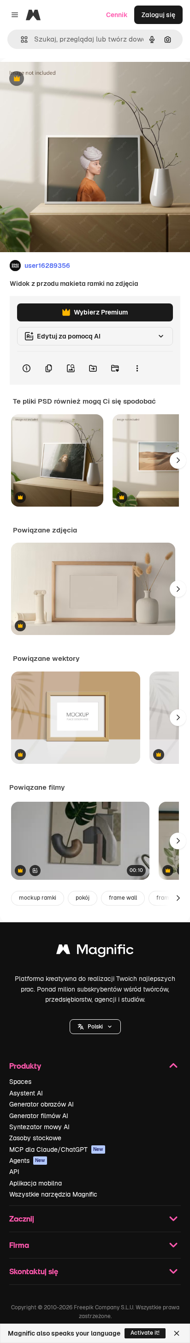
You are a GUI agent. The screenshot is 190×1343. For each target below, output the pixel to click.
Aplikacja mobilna (35, 1183)
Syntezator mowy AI (39, 1127)
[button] (95, 1026)
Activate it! (145, 1333)
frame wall (123, 897)
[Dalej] (178, 460)
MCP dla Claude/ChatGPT (56, 1149)
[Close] (176, 1333)
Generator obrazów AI (41, 1104)
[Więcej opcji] (137, 368)
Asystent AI (26, 1093)
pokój (82, 897)
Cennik (117, 15)
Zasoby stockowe (35, 1138)
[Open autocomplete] (20, 39)
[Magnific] (95, 951)
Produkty (25, 1066)
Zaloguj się (158, 15)
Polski (95, 1026)
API (14, 1172)
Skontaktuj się (33, 1271)
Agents (27, 1160)
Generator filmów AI (38, 1116)
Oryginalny (63, 79)
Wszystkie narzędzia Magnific (53, 1194)
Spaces (20, 1081)
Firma (19, 1245)
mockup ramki (37, 897)
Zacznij (21, 1218)
